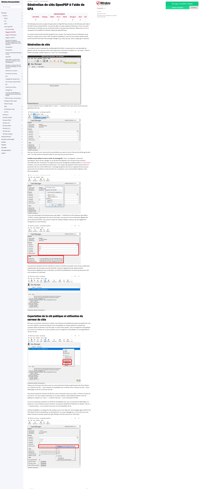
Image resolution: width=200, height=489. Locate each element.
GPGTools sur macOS (11, 71)
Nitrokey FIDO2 (7, 120)
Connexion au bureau (11, 73)
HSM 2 (52, 17)
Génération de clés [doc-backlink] (39, 45)
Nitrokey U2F (6, 123)
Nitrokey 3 (5, 115)
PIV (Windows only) (9, 109)
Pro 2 (58, 17)
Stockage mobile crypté (10, 101)
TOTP (5, 24)
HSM (5, 106)
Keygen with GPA (10, 32)
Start (80, 17)
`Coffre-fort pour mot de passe (12, 98)
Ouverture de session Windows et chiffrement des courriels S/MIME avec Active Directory (13, 42)
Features (5, 16)
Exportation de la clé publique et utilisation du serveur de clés (107, 16)
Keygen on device (10, 37)
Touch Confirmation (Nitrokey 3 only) (13, 53)
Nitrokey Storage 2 (8, 134)
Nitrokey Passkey (7, 117)
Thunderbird (8, 47)
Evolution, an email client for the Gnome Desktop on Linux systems (13, 66)
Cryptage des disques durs (12, 79)
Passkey (44, 17)
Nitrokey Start (6, 131)
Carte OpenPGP (8, 26)
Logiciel (3, 153)
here (84, 28)
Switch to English (177, 7)
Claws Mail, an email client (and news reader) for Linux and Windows (12, 61)
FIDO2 (6, 18)
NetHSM (3, 145)
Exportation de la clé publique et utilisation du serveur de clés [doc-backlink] (55, 318)
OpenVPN (8, 57)
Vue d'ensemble (9, 29)
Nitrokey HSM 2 (7, 125)
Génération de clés (101, 13)
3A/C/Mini (35, 17)
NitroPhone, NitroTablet (7, 139)
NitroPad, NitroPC (6, 136)
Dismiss (193, 7)
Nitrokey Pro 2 (7, 128)
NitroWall (3, 147)
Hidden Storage (8, 104)
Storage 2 (73, 17)
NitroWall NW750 (6, 150)
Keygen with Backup (10, 35)
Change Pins (8, 90)
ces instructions (85, 162)
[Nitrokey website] (103, 3)
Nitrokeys (4, 13)
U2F (5, 21)
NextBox (3, 142)
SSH (6, 76)
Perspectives (8, 50)
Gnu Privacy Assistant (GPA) (12, 82)
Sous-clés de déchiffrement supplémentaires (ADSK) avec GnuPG (13, 94)
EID (6, 84)
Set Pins (6, 112)
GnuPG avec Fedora (10, 87)
